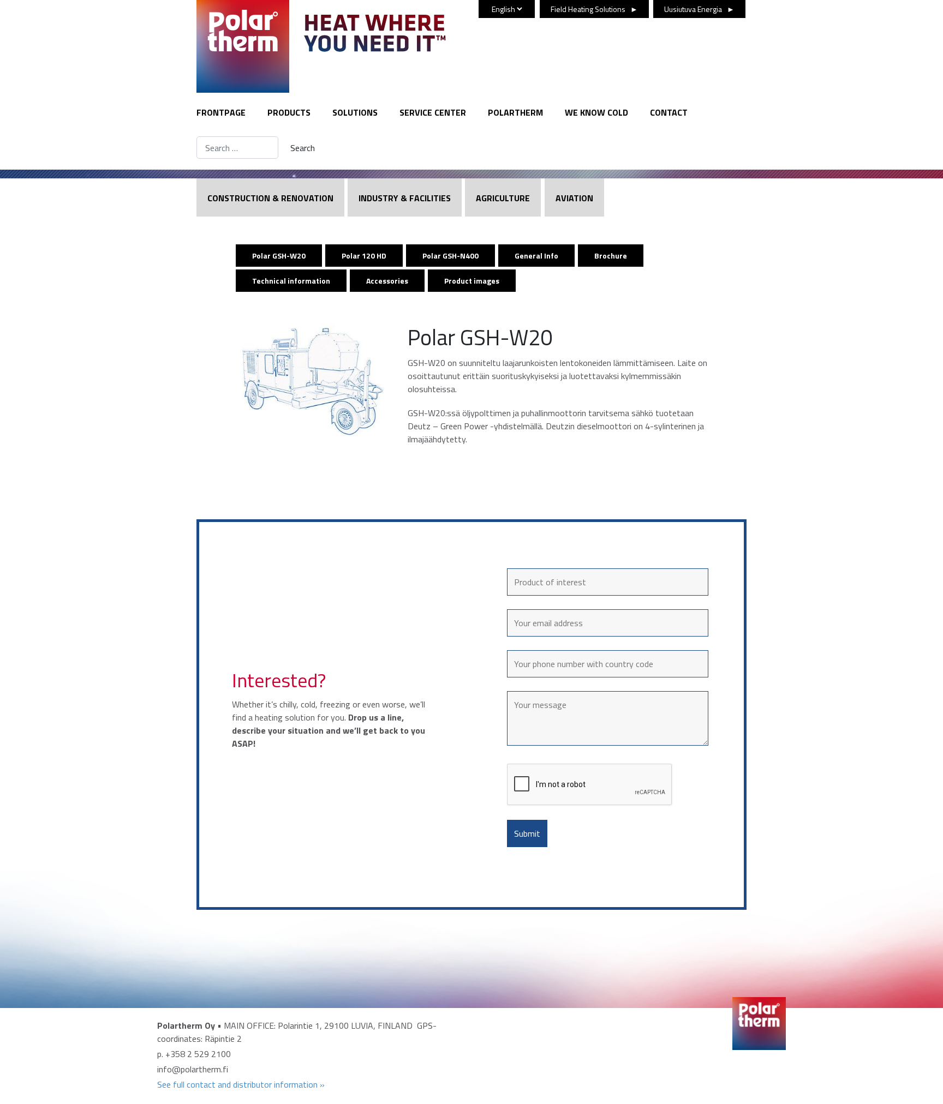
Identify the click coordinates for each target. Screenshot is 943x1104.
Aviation (574, 198)
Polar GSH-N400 (450, 255)
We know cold (596, 112)
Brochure (610, 255)
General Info (536, 255)
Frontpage (221, 112)
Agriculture (503, 198)
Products (289, 112)
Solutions (355, 112)
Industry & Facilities (405, 198)
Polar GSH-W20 (279, 255)
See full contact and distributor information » (241, 1084)
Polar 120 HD (364, 255)
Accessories (387, 280)
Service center (432, 112)
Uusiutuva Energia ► (699, 9)
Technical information (291, 280)
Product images (471, 280)
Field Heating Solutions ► (594, 9)
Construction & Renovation (270, 198)
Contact (669, 112)
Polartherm (515, 112)
